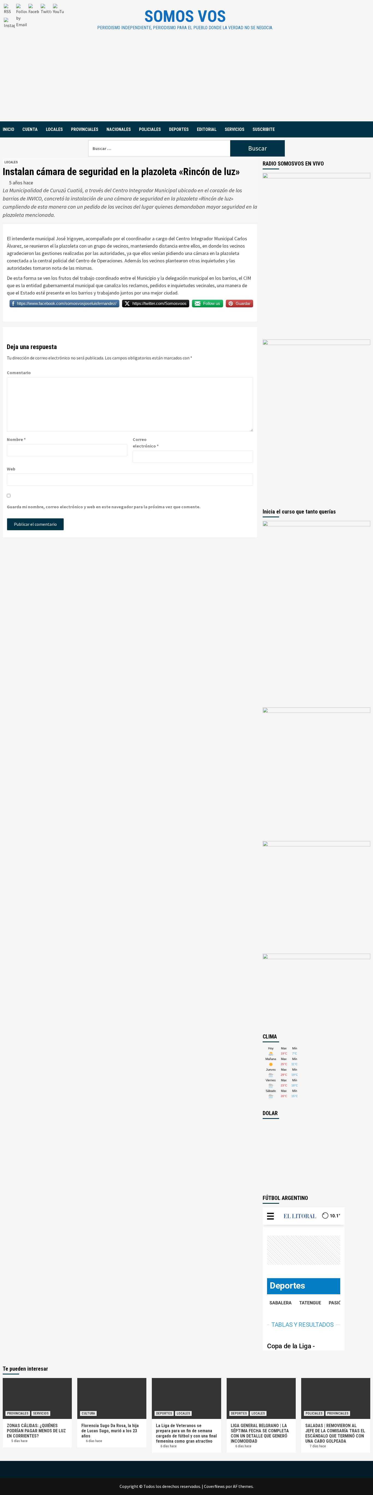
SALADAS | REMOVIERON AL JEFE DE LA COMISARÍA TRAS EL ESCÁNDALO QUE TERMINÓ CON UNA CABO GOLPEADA (335, 1433)
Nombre (16, 439)
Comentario (19, 372)
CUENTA (30, 129)
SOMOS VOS (185, 16)
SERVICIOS (234, 129)
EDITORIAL (207, 129)
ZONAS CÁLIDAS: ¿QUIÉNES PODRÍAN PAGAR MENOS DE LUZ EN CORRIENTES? (36, 1431)
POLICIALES (150, 129)
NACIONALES (118, 129)
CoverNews (214, 1486)
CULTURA (88, 1413)
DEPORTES (179, 129)
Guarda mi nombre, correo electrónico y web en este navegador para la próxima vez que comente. (103, 506)
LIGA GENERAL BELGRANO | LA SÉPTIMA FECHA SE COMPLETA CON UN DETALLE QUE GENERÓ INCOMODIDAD (260, 1433)
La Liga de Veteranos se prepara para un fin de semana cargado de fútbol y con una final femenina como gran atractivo (186, 1433)
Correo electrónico (146, 443)
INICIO (8, 129)
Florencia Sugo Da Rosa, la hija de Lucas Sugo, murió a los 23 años (110, 1431)
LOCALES (54, 129)
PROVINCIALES (84, 129)
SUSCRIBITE (264, 129)
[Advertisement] (186, 80)
